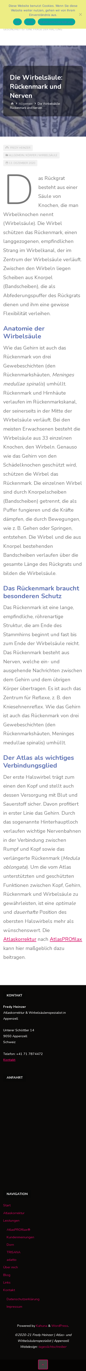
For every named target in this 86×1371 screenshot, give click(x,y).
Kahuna (41, 1325)
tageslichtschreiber (52, 1346)
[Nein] (80, 14)
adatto (12, 1259)
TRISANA (13, 1252)
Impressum (14, 1306)
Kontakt (9, 1059)
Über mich (10, 1267)
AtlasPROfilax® (18, 1229)
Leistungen (11, 1220)
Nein (29, 22)
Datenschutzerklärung (23, 1299)
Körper (31, 155)
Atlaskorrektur (19, 939)
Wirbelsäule (48, 155)
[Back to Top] (43, 1364)
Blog (6, 1275)
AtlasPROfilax (66, 939)
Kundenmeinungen (20, 1237)
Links (7, 1282)
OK (17, 22)
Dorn (10, 1244)
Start (7, 1205)
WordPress (59, 1325)
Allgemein (26, 104)
